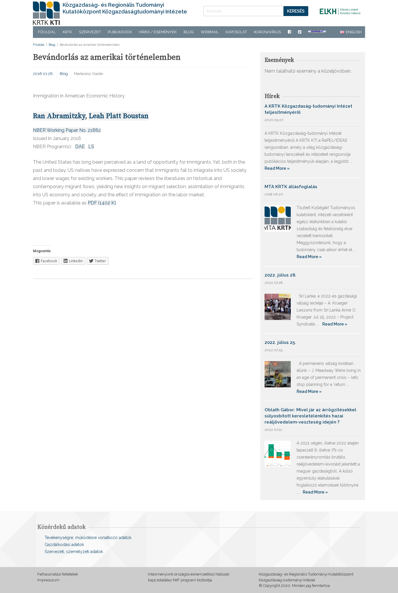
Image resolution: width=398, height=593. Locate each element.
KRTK (67, 32)
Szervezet (90, 32)
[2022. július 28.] (278, 306)
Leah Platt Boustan (119, 116)
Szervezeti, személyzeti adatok (74, 551)
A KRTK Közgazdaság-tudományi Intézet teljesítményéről (308, 109)
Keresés (295, 11)
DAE (80, 146)
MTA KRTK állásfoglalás (291, 186)
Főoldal (47, 32)
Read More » (277, 168)
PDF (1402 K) (102, 203)
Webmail (210, 32)
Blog (189, 32)
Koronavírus (267, 32)
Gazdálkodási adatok (64, 544)
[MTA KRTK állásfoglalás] (278, 218)
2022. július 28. (280, 275)
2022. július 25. (280, 342)
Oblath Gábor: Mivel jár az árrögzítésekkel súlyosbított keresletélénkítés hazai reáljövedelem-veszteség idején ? (310, 416)
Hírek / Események (158, 32)
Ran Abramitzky (59, 116)
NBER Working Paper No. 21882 (67, 130)
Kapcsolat (236, 32)
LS (91, 146)
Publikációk (120, 32)
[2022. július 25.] (278, 374)
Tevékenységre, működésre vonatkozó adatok (88, 537)
